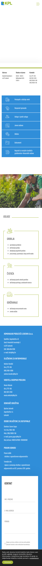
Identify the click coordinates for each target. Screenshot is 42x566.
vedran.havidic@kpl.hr (11, 374)
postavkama (34, 558)
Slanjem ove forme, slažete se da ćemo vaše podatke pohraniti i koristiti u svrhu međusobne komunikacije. (18, 543)
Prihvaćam (7, 562)
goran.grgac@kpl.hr (15, 436)
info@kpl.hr (12, 352)
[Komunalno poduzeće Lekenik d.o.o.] (6, 3)
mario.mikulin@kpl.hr (10, 395)
